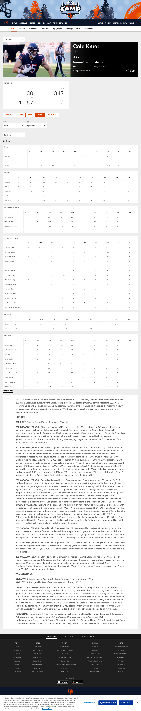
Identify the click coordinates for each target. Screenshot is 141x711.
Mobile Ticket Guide (65, 657)
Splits (39, 115)
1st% (108, 151)
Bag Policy (95, 650)
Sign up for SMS (121, 664)
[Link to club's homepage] (6, 22)
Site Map (120, 671)
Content (37, 643)
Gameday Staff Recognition (95, 657)
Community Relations (120, 653)
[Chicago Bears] (70, 692)
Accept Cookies (126, 703)
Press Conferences (37, 671)
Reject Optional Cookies (108, 703)
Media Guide (17, 657)
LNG (75, 151)
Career (20, 115)
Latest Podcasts (37, 657)
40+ (130, 151)
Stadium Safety (94, 671)
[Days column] (15, 151)
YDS (53, 151)
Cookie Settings (89, 703)
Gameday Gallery (37, 664)
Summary (8, 115)
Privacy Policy (47, 709)
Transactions (17, 671)
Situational (51, 115)
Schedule (17, 661)
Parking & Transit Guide (95, 661)
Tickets (65, 643)
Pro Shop (121, 661)
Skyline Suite (65, 661)
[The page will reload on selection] (14, 39)
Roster (17, 646)
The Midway (64, 653)
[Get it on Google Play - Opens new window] (78, 683)
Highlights (37, 668)
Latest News (37, 646)
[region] (70, 703)
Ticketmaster (65, 668)
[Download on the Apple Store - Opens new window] (62, 682)
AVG (64, 151)
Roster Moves (37, 661)
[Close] (137, 702)
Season (27, 122)
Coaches (17, 653)
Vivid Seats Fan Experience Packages (65, 664)
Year (4, 122)
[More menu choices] (69, 23)
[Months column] (9, 177)
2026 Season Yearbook (121, 646)
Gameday (95, 643)
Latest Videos (37, 653)
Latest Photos (37, 650)
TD (85, 151)
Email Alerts (120, 657)
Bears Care (121, 650)
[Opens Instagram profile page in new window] (132, 71)
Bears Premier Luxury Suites (65, 650)
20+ (119, 151)
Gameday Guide (95, 653)
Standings (17, 664)
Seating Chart (95, 664)
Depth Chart (17, 650)
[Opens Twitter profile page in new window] (127, 71)
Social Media (121, 668)
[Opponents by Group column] (13, 212)
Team (17, 643)
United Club (64, 671)
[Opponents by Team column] (14, 243)
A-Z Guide (95, 646)
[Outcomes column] (8, 319)
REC (41, 151)
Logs (30, 115)
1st (97, 151)
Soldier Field (94, 668)
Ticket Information (64, 646)
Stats (17, 668)
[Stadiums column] (13, 340)
